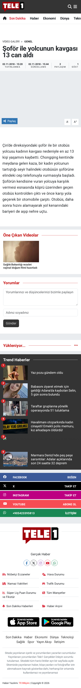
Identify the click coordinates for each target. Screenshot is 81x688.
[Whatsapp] (54, 563)
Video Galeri (11, 41)
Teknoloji (67, 637)
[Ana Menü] (75, 6)
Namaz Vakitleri (18, 583)
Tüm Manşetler (56, 593)
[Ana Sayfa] (4, 18)
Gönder (11, 323)
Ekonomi (49, 18)
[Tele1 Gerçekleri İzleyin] (13, 7)
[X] (34, 563)
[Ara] (70, 6)
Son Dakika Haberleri (19, 606)
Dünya (64, 18)
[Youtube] (47, 563)
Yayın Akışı (44, 642)
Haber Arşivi (54, 606)
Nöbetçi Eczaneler (18, 574)
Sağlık (20, 642)
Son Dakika (17, 18)
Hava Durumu (55, 574)
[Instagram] (40, 563)
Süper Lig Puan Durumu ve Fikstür (19, 595)
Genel (28, 41)
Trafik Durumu (55, 583)
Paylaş (12, 121)
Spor (31, 642)
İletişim (59, 642)
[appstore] (23, 622)
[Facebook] (27, 563)
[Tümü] (76, 345)
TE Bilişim (24, 683)
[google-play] (57, 622)
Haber (34, 18)
